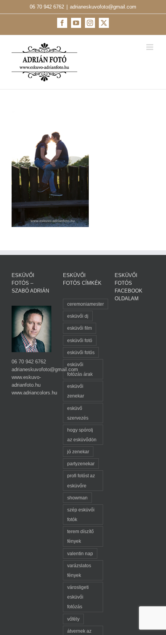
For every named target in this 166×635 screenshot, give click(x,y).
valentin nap (80, 553)
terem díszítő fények (80, 536)
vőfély (73, 618)
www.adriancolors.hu (34, 393)
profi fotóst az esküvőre (81, 480)
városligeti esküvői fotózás (78, 597)
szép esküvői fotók (81, 514)
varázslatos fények (79, 570)
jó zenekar (78, 451)
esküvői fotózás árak (80, 369)
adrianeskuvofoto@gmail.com (103, 7)
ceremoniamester (85, 303)
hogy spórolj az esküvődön (82, 434)
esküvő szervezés (77, 413)
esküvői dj (77, 315)
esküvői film (79, 327)
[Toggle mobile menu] (150, 47)
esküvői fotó (79, 340)
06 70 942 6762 (47, 7)
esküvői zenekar (75, 391)
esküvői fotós (81, 352)
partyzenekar (81, 463)
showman (77, 497)
